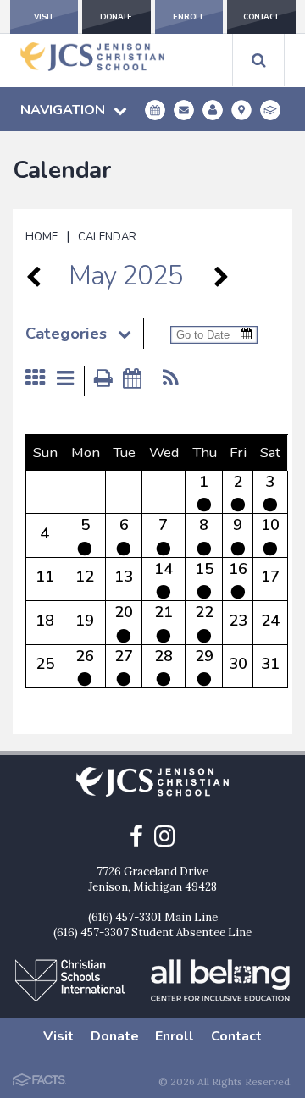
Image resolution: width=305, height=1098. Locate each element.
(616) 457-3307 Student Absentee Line (152, 932)
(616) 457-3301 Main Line (153, 917)
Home (41, 237)
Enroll (188, 17)
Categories (66, 333)
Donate (116, 17)
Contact (261, 17)
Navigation (62, 110)
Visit (43, 17)
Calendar (107, 237)
